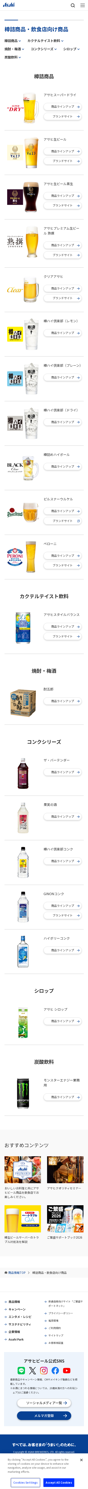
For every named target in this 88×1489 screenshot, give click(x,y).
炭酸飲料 (11, 57)
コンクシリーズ (42, 48)
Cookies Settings (25, 1482)
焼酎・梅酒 (13, 48)
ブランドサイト (63, 116)
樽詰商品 (11, 40)
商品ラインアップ (62, 106)
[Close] (81, 1459)
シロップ (69, 48)
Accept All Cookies (59, 1482)
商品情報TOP (17, 1273)
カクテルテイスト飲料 (43, 40)
